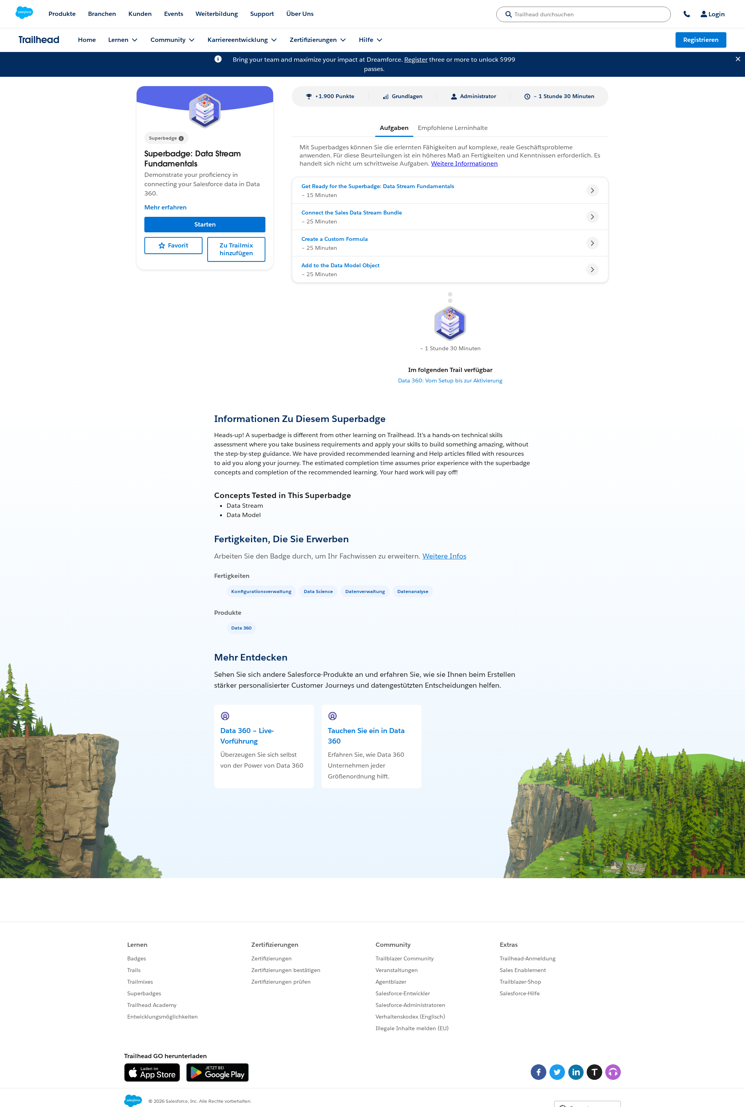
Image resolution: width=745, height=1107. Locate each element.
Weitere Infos (444, 556)
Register (416, 59)
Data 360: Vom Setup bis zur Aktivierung (450, 380)
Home (87, 40)
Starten (205, 224)
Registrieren (701, 40)
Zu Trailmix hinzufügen (236, 249)
